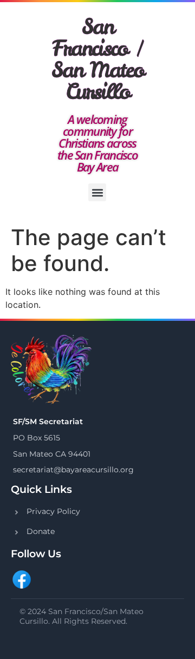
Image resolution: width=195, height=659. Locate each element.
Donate (41, 531)
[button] (97, 192)
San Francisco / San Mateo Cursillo (97, 59)
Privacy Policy (53, 511)
